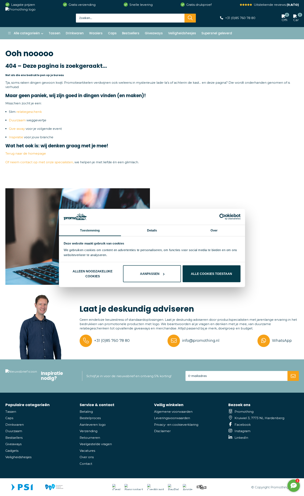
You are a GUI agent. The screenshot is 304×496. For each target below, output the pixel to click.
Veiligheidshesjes (18, 457)
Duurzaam (17, 120)
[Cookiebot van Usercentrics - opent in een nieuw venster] (222, 217)
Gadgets (11, 451)
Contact (86, 464)
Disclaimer (162, 431)
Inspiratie (16, 137)
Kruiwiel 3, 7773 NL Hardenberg (259, 418)
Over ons (87, 457)
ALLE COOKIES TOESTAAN (211, 273)
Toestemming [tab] (90, 230)
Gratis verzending (82, 5)
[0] (295, 17)
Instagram (242, 431)
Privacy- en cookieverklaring (176, 425)
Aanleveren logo (93, 425)
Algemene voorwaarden (173, 412)
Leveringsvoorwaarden (172, 418)
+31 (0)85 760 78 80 (240, 18)
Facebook (243, 425)
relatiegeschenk (29, 112)
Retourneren (90, 438)
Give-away (17, 129)
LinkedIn (241, 438)
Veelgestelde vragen (96, 444)
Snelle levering (141, 5)
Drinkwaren (14, 425)
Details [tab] (152, 230)
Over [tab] (214, 230)
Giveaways (13, 444)
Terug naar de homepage (25, 153)
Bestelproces (90, 418)
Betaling (86, 412)
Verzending (88, 431)
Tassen (10, 412)
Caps (9, 418)
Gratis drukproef (199, 5)
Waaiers (96, 33)
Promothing (244, 412)
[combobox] (130, 18)
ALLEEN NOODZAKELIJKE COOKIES (93, 273)
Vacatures (87, 451)
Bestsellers (14, 438)
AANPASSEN (149, 273)
